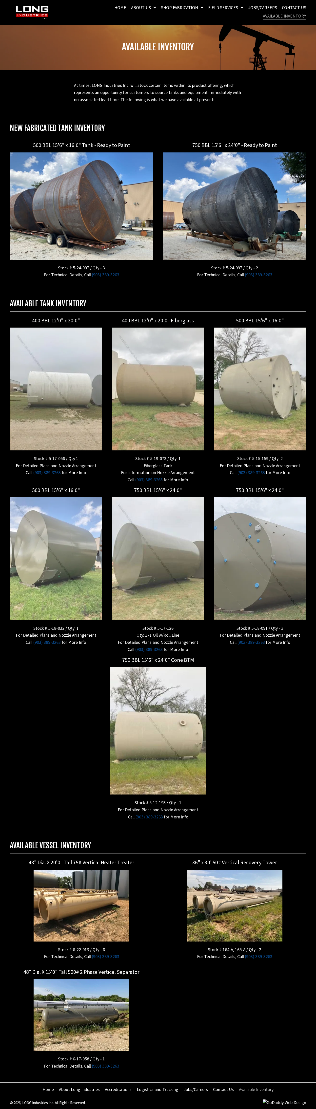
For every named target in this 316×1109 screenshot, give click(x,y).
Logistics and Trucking (157, 1090)
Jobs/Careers (195, 1090)
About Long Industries (79, 1090)
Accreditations (118, 1090)
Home (48, 1090)
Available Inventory (256, 1090)
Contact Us (223, 1090)
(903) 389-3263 (105, 275)
